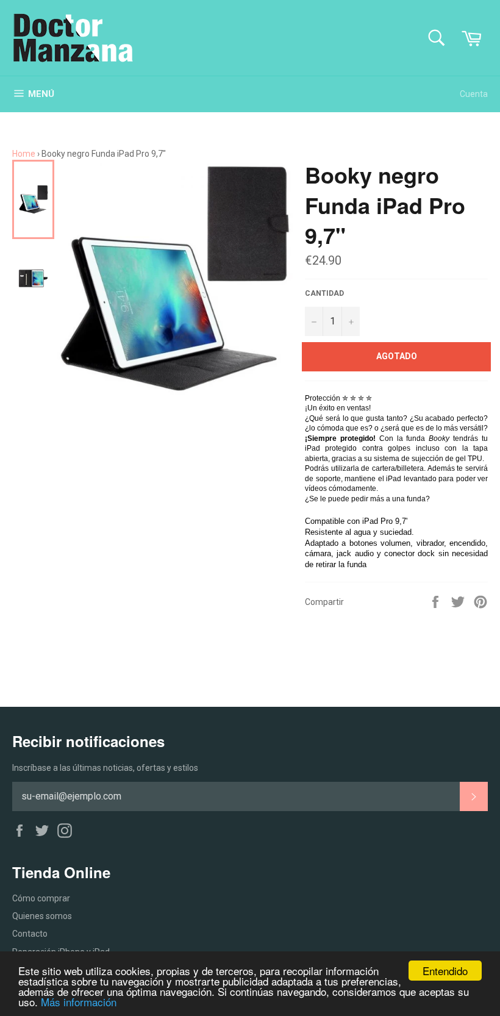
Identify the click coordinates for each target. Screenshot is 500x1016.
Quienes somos (42, 916)
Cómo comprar (41, 898)
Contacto (30, 934)
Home (23, 154)
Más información (78, 1001)
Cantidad (324, 293)
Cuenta (474, 94)
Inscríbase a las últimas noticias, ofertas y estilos (105, 768)
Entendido (445, 970)
